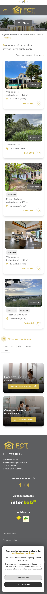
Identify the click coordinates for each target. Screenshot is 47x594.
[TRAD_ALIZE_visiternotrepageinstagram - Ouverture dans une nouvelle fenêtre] (27, 485)
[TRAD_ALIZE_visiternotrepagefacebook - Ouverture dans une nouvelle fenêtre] (20, 485)
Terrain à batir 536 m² (16, 314)
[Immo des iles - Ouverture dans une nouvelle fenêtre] (26, 519)
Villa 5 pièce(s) (17, 93)
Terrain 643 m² (13, 144)
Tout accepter (23, 584)
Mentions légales (10, 540)
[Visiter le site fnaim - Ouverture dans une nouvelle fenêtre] (18, 518)
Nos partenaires (9, 533)
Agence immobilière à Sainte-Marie (18, 34)
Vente (40, 34)
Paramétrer (23, 577)
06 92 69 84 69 (10, 459)
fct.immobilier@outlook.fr (15, 462)
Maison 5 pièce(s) (17, 201)
